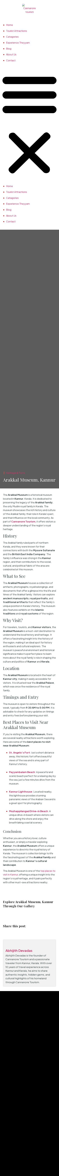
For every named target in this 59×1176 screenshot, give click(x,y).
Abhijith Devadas (18, 950)
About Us (11, 54)
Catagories (12, 36)
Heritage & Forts (15, 472)
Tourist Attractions (16, 30)
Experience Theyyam (18, 42)
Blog (8, 48)
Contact (11, 60)
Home (9, 24)
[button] (29, 124)
